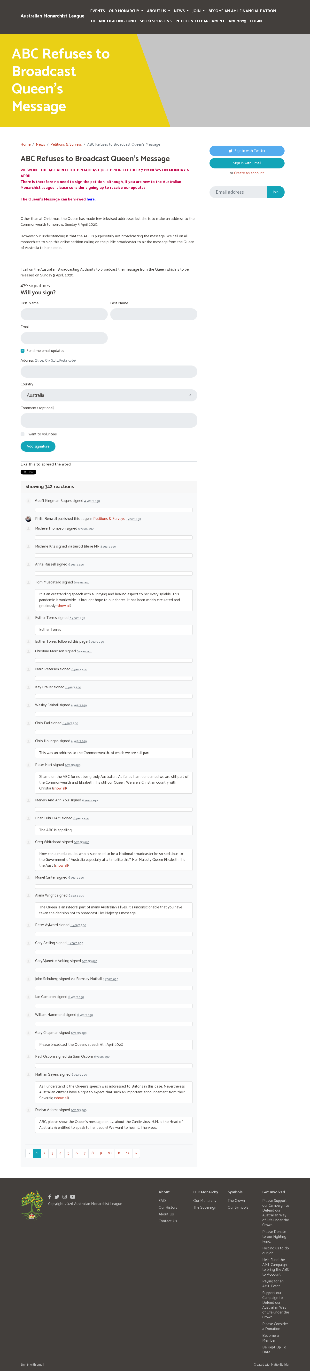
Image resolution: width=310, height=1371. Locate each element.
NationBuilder (280, 1364)
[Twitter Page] (56, 1197)
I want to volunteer (41, 434)
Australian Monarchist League (53, 16)
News (180, 11)
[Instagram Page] (64, 1197)
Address (48, 361)
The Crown (236, 1200)
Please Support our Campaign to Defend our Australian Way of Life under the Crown (275, 1212)
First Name (30, 303)
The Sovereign (204, 1207)
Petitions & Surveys (66, 144)
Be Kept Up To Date (274, 1349)
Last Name (119, 303)
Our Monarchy (124, 11)
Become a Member (270, 1338)
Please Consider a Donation (275, 1326)
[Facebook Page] (49, 1197)
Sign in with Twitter (249, 151)
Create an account (249, 173)
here (91, 199)
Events (97, 11)
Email (25, 327)
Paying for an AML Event (273, 1283)
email (40, 1364)
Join (197, 11)
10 (110, 1153)
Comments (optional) (37, 408)
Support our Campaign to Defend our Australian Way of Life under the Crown (275, 1305)
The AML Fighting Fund (113, 21)
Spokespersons (156, 21)
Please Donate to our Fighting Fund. (274, 1237)
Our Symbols (238, 1207)
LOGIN (256, 21)
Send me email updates (45, 351)
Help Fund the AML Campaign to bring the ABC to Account (275, 1267)
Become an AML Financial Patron (242, 11)
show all (63, 606)
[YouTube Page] (73, 1197)
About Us (157, 11)
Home (26, 144)
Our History (168, 1207)
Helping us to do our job (275, 1250)
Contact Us (168, 1221)
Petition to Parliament (200, 21)
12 (127, 1153)
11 (119, 1153)
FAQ (162, 1200)
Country (27, 384)
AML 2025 (237, 21)
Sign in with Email (247, 163)
